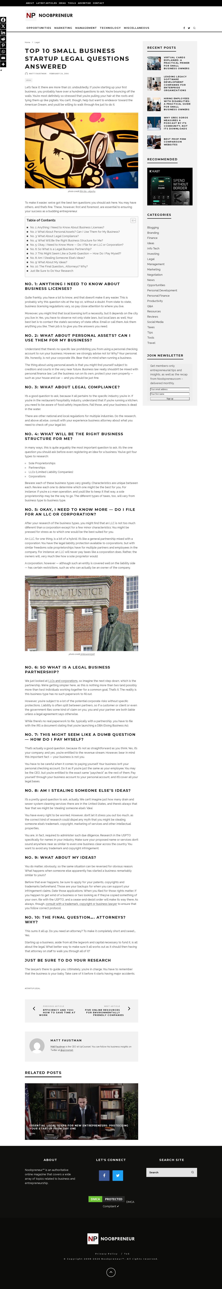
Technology (110, 28)
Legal (28, 80)
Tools (72, 3)
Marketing (63, 28)
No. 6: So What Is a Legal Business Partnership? (61, 249)
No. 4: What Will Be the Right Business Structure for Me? (66, 240)
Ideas (62, 3)
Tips (150, 332)
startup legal (33, 988)
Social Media (155, 321)
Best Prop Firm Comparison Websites (175, 142)
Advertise (84, 3)
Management (86, 28)
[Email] (3, 58)
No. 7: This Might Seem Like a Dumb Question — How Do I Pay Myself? (75, 253)
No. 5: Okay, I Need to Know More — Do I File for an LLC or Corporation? (76, 244)
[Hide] (1, 70)
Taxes (151, 327)
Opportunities (38, 28)
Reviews (152, 316)
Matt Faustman (37, 74)
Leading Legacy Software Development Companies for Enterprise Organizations (175, 83)
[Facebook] (3, 20)
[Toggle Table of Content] (131, 220)
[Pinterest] (3, 45)
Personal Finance (158, 295)
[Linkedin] (3, 32)
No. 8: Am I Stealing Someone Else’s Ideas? (57, 257)
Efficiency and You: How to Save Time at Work (57, 1012)
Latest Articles (46, 3)
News (151, 280)
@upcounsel (66, 1050)
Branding (153, 232)
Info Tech (153, 248)
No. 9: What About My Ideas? (48, 262)
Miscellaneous (137, 28)
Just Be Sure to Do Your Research (51, 270)
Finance (152, 237)
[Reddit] (3, 39)
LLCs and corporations (63, 680)
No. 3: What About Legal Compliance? (54, 236)
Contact (98, 3)
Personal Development (162, 290)
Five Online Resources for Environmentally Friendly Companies (104, 1012)
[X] (3, 26)
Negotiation (154, 274)
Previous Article (53, 1006)
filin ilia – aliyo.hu (87, 191)
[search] (192, 1172)
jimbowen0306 (88, 654)
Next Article (112, 1006)
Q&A (150, 306)
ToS (127, 1254)
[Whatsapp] (3, 51)
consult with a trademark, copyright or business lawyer (81, 903)
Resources (154, 311)
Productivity (155, 301)
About (30, 3)
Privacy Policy (106, 1254)
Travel (151, 342)
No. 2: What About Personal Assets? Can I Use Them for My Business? (75, 231)
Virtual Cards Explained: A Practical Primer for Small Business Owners (177, 63)
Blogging (153, 227)
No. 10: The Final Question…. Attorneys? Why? (59, 266)
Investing (153, 253)
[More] (3, 64)
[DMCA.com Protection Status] (106, 1201)
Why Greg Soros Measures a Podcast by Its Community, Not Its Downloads (176, 123)
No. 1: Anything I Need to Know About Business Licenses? (67, 227)
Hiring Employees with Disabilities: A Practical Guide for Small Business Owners (177, 104)
